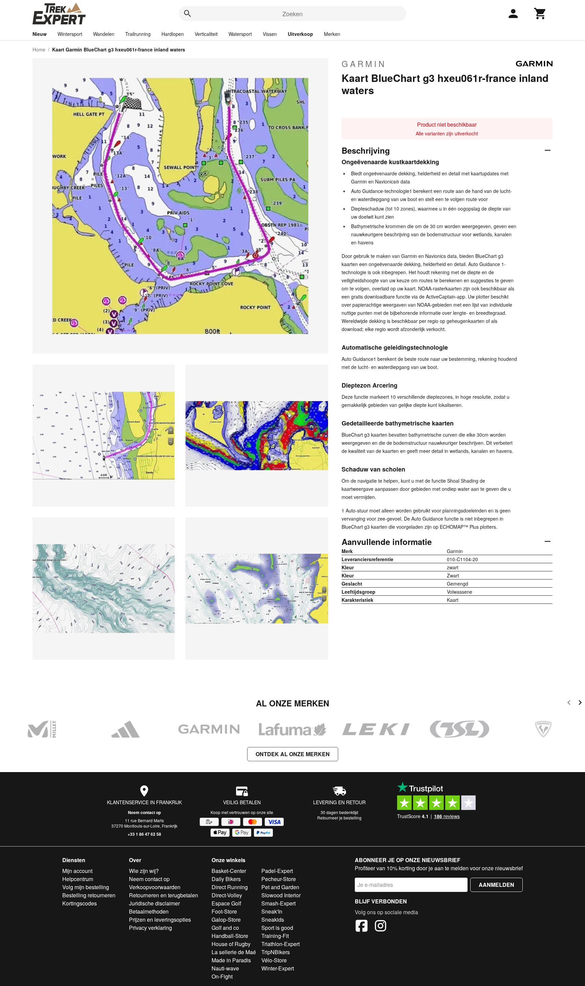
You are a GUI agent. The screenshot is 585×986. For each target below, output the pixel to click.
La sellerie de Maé (234, 952)
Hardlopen (172, 33)
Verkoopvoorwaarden (154, 887)
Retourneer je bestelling (339, 817)
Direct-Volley (227, 895)
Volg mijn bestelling (85, 887)
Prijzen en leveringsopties (160, 919)
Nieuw (39, 33)
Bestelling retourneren (88, 895)
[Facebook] (361, 927)
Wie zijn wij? (144, 871)
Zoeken (292, 13)
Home (38, 49)
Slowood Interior (281, 895)
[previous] (569, 703)
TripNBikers (275, 952)
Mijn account (77, 871)
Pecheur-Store (278, 879)
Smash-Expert (278, 903)
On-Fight (222, 976)
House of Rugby (231, 944)
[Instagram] (380, 927)
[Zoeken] (187, 13)
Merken (332, 33)
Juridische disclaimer (154, 903)
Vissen (270, 33)
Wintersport (70, 33)
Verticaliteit (206, 33)
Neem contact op (144, 812)
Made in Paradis (231, 960)
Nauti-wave (225, 968)
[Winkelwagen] (540, 13)
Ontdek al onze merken (293, 754)
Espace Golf (226, 903)
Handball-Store (230, 936)
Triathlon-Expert (280, 944)
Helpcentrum (77, 879)
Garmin (364, 63)
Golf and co (225, 928)
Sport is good (277, 928)
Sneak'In (271, 911)
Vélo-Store (274, 960)
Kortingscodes (79, 903)
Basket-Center (229, 871)
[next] (580, 703)
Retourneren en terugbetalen (163, 895)
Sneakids (272, 919)
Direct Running (230, 887)
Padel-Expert (277, 871)
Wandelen (103, 33)
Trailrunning (138, 33)
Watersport (240, 33)
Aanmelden (496, 885)
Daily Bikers (226, 879)
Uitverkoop (300, 33)
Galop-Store (226, 919)
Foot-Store (224, 911)
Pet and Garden (280, 887)
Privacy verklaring (150, 928)
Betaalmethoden (149, 911)
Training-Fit (275, 936)
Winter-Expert (277, 968)
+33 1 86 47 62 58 (144, 834)
